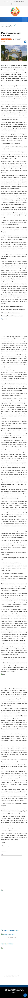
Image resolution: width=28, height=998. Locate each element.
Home (4, 25)
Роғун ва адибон (13, 25)
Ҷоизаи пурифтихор (19, 1)
